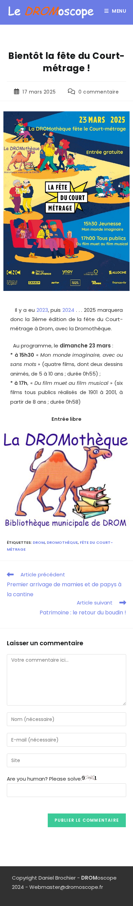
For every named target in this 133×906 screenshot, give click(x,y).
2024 (67, 310)
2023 (42, 310)
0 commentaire (98, 91)
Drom (39, 542)
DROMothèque (62, 542)
